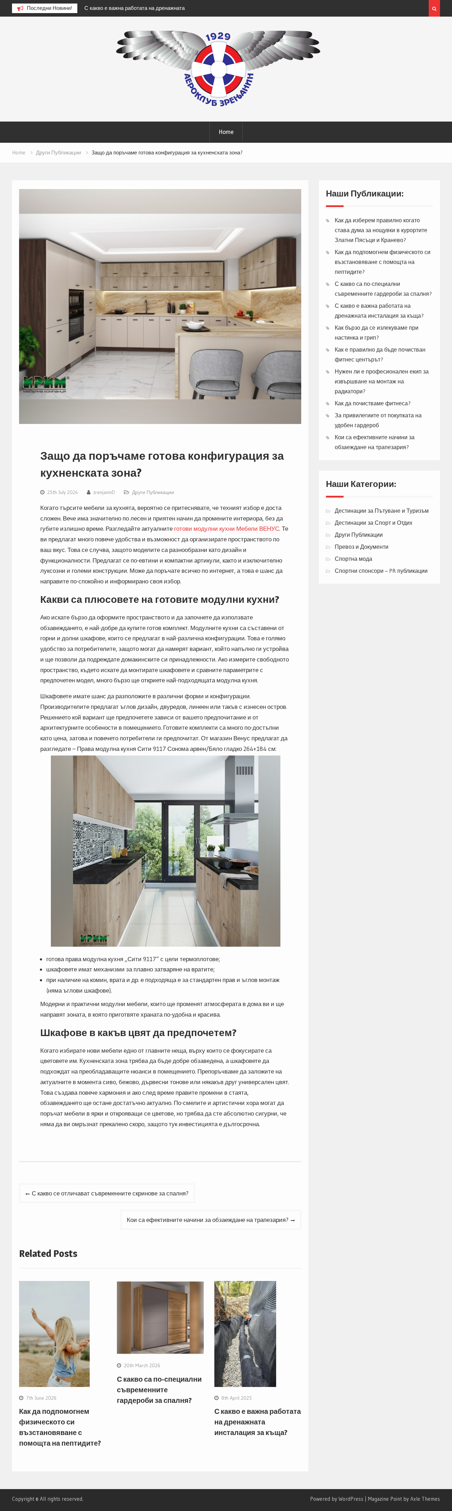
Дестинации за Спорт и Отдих (373, 522)
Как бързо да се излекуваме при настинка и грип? (208, 8)
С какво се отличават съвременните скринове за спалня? (110, 1193)
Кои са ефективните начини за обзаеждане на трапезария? (208, 1219)
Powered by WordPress (336, 1498)
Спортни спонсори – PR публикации (381, 570)
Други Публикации (153, 492)
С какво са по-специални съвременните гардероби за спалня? (159, 1390)
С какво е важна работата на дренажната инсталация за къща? (257, 1422)
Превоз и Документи (361, 546)
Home (226, 131)
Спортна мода (353, 558)
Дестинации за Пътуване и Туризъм (382, 510)
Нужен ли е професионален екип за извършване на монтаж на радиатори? (382, 381)
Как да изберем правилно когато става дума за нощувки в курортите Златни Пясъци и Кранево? (381, 230)
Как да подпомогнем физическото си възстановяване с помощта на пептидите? (382, 261)
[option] (212, 8)
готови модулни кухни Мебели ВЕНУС (226, 528)
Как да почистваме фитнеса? (373, 403)
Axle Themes (425, 1498)
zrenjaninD (104, 492)
